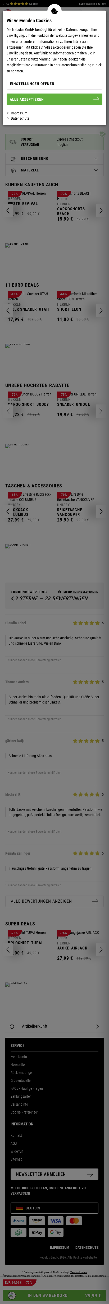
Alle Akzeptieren (27, 99)
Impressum (19, 113)
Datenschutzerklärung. (35, 59)
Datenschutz (20, 118)
